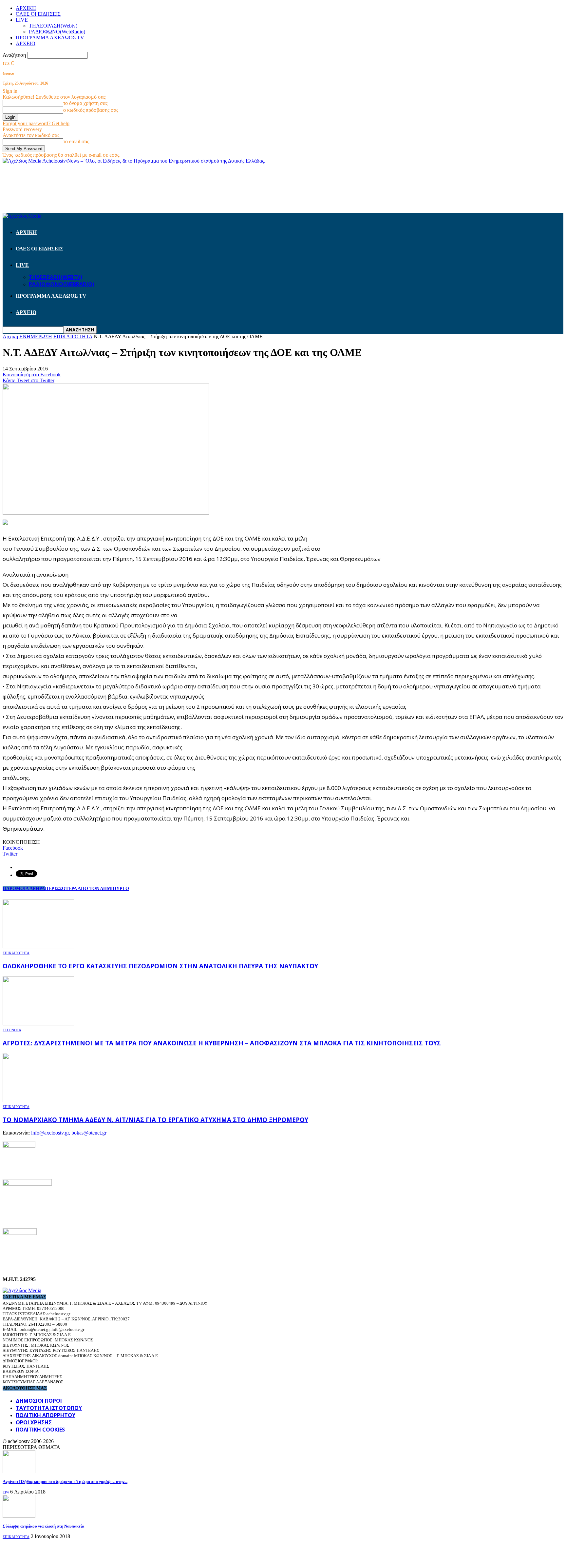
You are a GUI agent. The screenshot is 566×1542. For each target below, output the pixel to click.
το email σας (76, 141)
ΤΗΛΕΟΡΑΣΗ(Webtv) (53, 26)
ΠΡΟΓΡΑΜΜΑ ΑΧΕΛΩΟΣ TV (50, 37)
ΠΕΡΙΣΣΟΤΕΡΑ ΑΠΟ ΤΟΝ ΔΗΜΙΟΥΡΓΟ (87, 888)
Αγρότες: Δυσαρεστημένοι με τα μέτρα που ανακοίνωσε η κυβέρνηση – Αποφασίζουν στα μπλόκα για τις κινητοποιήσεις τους (222, 1043)
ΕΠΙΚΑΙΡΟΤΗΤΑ (16, 953)
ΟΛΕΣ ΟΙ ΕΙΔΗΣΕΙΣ (38, 14)
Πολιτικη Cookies (40, 1429)
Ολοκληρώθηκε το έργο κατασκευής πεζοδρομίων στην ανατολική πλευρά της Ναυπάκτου (160, 966)
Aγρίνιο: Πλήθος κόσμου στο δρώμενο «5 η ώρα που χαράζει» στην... (65, 1481)
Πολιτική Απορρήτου (45, 1415)
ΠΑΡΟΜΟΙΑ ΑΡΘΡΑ (24, 888)
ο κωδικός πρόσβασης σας (90, 110)
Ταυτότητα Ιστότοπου (49, 1408)
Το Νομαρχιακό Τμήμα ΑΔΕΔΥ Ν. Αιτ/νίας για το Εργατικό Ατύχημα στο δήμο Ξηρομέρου (155, 1120)
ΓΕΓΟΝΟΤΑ (12, 1030)
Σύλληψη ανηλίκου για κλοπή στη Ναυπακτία (43, 1526)
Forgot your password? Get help (36, 123)
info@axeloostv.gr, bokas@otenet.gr (68, 1133)
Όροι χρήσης (34, 1422)
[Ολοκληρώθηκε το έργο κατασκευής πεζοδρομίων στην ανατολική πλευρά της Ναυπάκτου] (38, 946)
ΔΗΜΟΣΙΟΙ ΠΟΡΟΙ (39, 1400)
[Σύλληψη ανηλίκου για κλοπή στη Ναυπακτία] (19, 1516)
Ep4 (6, 1492)
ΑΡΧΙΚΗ (26, 8)
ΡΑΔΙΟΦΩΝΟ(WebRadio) (57, 31)
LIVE (22, 20)
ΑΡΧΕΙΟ (25, 43)
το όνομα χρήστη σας (85, 103)
